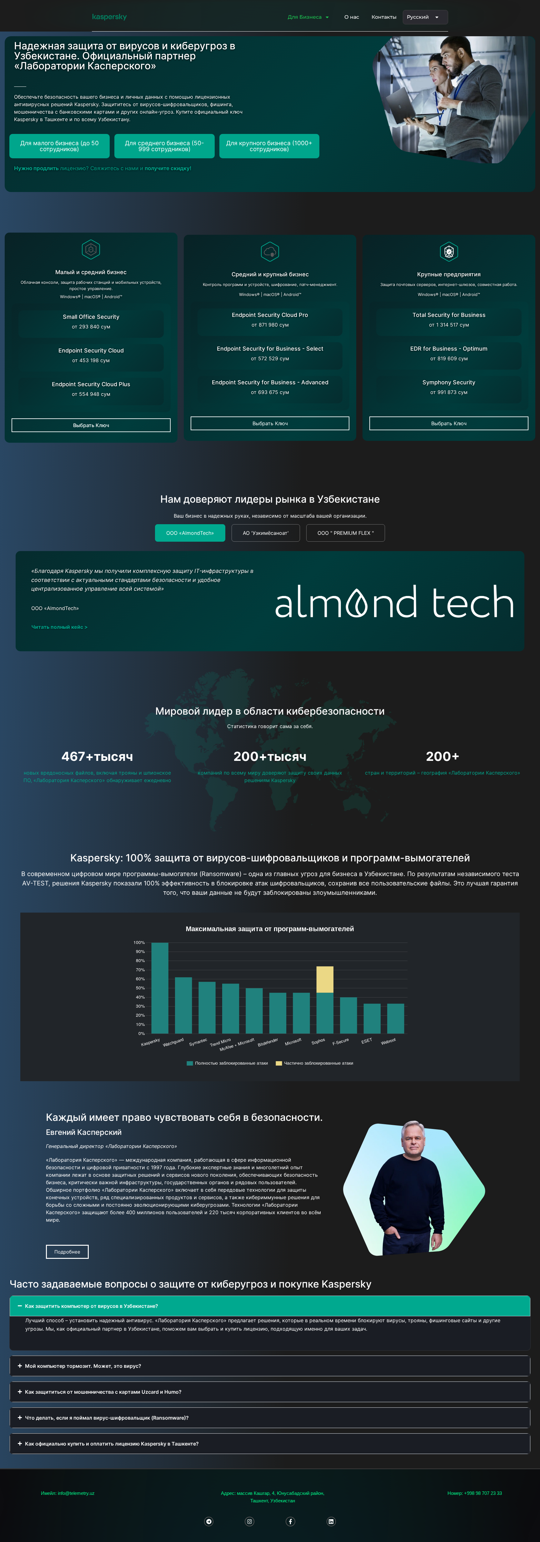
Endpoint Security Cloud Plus (91, 384)
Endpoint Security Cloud (91, 350)
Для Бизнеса (305, 17)
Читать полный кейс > (59, 627)
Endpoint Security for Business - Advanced (270, 382)
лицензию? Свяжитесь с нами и (103, 168)
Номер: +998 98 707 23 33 (475, 1493)
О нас (351, 17)
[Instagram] (249, 1521)
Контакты (384, 17)
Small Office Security (91, 316)
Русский (418, 17)
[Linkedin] (331, 1521)
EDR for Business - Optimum (449, 348)
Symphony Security (448, 382)
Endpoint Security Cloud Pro (270, 315)
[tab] (190, 533)
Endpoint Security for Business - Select (270, 348)
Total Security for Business (449, 315)
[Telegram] (209, 1521)
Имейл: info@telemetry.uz (68, 1493)
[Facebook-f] (290, 1521)
